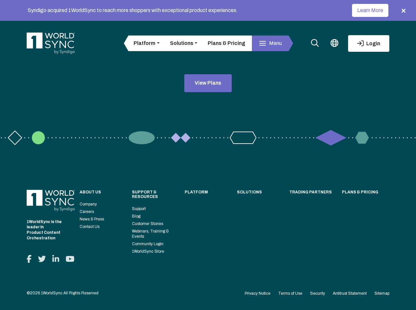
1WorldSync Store (148, 251)
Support (139, 208)
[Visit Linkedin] (55, 259)
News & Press (92, 219)
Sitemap (381, 293)
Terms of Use (290, 293)
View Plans (208, 83)
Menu (275, 43)
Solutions (249, 192)
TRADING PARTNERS (310, 192)
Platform (196, 192)
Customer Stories (147, 223)
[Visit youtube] (70, 259)
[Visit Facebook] (29, 259)
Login (372, 43)
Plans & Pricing (226, 43)
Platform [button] (144, 43)
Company (88, 204)
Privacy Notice (257, 293)
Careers (87, 211)
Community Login (147, 244)
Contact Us (89, 226)
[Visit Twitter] (42, 259)
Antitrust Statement (350, 293)
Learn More (370, 10)
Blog (136, 216)
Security (317, 293)
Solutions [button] (181, 43)
